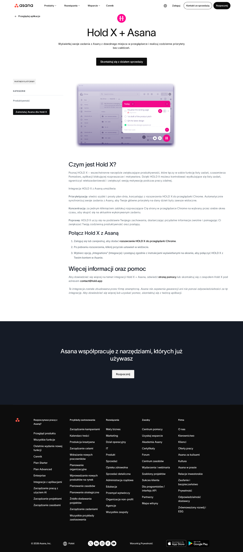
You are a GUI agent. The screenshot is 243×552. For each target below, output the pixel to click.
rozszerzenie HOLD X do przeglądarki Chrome (148, 241)
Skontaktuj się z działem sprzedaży (121, 61)
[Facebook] (108, 543)
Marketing (112, 435)
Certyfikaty (148, 448)
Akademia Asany (152, 441)
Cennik (110, 5)
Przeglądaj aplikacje (29, 16)
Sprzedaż (111, 461)
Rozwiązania (71, 5)
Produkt (110, 454)
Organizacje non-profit (119, 499)
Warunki (134, 543)
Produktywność (21, 100)
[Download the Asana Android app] (198, 543)
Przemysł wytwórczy (118, 492)
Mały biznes (113, 429)
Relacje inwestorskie (190, 473)
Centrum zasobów (153, 461)
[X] (90, 543)
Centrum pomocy (152, 429)
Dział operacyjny (116, 441)
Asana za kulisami (189, 454)
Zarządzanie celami (81, 448)
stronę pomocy (167, 276)
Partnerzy (147, 496)
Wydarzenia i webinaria (156, 467)
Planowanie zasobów (82, 485)
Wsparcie (93, 5)
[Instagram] (102, 543)
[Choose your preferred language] (165, 5)
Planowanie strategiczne (84, 492)
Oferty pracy (185, 448)
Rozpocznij (222, 5)
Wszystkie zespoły (117, 512)
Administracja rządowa (119, 480)
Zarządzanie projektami (48, 498)
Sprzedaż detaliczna (118, 473)
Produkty (49, 5)
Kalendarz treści (79, 435)
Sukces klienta (150, 480)
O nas (181, 429)
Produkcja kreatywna (82, 441)
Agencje (111, 505)
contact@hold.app (91, 280)
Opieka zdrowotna (117, 467)
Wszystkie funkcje (44, 439)
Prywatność (185, 490)
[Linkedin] (96, 543)
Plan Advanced (43, 469)
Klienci (182, 441)
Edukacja (111, 486)
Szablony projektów (153, 473)
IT (107, 448)
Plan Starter (40, 462)
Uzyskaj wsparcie (152, 435)
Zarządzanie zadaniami (84, 509)
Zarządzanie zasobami (47, 505)
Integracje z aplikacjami (48, 481)
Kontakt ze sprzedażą (197, 5)
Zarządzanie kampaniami (85, 429)
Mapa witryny (150, 503)
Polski (71, 543)
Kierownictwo (186, 435)
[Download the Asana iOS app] (176, 543)
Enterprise (40, 475)
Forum (145, 454)
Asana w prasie (187, 467)
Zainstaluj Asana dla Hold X (31, 112)
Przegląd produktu (45, 433)
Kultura (182, 461)
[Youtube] (113, 543)
